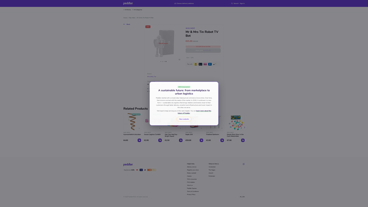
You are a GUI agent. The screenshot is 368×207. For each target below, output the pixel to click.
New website (184, 119)
